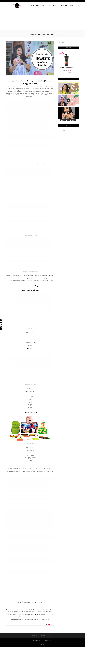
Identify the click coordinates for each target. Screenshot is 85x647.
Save (50, 624)
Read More (30, 624)
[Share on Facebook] (43, 624)
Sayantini (14, 624)
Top (43, 644)
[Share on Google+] (46, 624)
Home (32, 5)
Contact (71, 5)
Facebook (28, 614)
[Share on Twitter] (44, 624)
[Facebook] (1, 320)
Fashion (49, 5)
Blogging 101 (64, 5)
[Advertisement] (42, 21)
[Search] (78, 5)
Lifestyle (55, 5)
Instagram (37, 614)
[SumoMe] (1, 329)
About (37, 5)
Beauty (42, 5)
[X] (1, 322)
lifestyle (26, 77)
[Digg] (1, 325)
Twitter (31, 614)
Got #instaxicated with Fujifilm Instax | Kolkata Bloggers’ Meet (30, 82)
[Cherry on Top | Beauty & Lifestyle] (16, 5)
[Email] (1, 327)
